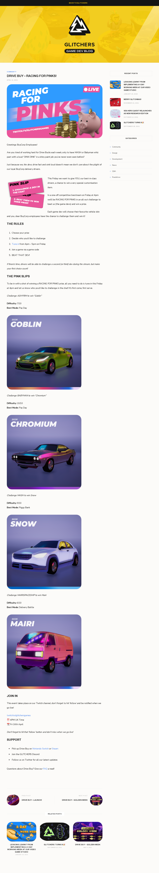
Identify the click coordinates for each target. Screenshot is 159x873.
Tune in (15, 244)
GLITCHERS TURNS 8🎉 (54, 845)
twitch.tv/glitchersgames (19, 715)
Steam (55, 748)
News (114, 165)
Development (117, 159)
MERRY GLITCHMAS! (132, 99)
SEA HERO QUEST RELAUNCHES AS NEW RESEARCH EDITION (138, 112)
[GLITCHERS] (79, 35)
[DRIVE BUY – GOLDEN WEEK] (87, 831)
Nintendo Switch (40, 748)
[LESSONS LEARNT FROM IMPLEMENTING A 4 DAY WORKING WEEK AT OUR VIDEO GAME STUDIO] (21, 831)
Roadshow (116, 177)
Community (11, 71)
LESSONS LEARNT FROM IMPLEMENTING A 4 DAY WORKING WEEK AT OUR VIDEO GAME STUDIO (137, 86)
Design (114, 153)
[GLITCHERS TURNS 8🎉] (54, 831)
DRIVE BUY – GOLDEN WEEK (75, 800)
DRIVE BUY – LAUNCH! (32, 800)
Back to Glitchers (78, 3)
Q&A (114, 171)
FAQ (45, 768)
